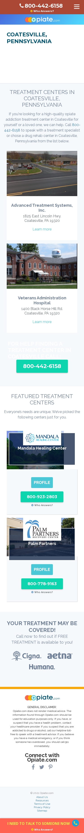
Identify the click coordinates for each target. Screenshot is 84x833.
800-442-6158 (42, 366)
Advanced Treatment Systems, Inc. (42, 208)
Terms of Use (42, 803)
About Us (42, 797)
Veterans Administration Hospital (42, 300)
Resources (42, 800)
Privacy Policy (42, 807)
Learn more (42, 229)
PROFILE (42, 482)
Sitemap (42, 810)
